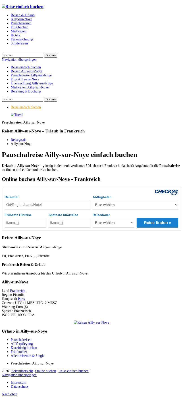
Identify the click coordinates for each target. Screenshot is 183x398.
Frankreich (17, 291)
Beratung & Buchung (26, 91)
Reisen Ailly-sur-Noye (26, 71)
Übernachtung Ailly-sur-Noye (32, 83)
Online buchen (45, 371)
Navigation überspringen (19, 59)
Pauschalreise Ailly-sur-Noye (31, 75)
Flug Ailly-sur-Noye (25, 79)
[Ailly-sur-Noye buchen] (17, 115)
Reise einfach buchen (26, 67)
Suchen (51, 55)
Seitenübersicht (22, 371)
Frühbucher (19, 352)
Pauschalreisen (21, 339)
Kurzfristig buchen (24, 348)
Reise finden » (157, 222)
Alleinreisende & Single (27, 356)
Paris (21, 299)
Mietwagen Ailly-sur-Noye (30, 87)
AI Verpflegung (22, 344)
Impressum (18, 382)
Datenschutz (19, 386)
